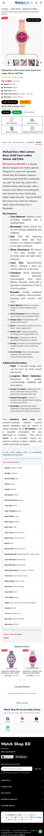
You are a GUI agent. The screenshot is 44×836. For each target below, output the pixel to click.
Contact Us (33, 830)
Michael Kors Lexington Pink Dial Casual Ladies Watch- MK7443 (10, 672)
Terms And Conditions (20, 830)
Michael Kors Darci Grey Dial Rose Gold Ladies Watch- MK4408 (32, 672)
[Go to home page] (22, 3)
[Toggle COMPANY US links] (42, 780)
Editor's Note (7, 142)
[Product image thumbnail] (8, 62)
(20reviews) (19, 77)
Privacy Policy (5, 830)
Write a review (22, 703)
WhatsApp (17, 112)
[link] (11, 659)
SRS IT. (22, 835)
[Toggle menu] (3, 2)
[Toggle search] (32, 2)
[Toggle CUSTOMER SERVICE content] (42, 806)
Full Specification (18, 142)
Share (7, 112)
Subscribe (38, 769)
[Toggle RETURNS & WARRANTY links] (42, 799)
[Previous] (20, 680)
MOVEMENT (30, 142)
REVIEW (38, 142)
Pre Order (25, 102)
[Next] (24, 680)
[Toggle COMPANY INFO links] (42, 787)
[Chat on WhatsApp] (40, 831)
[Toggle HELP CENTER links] (42, 793)
